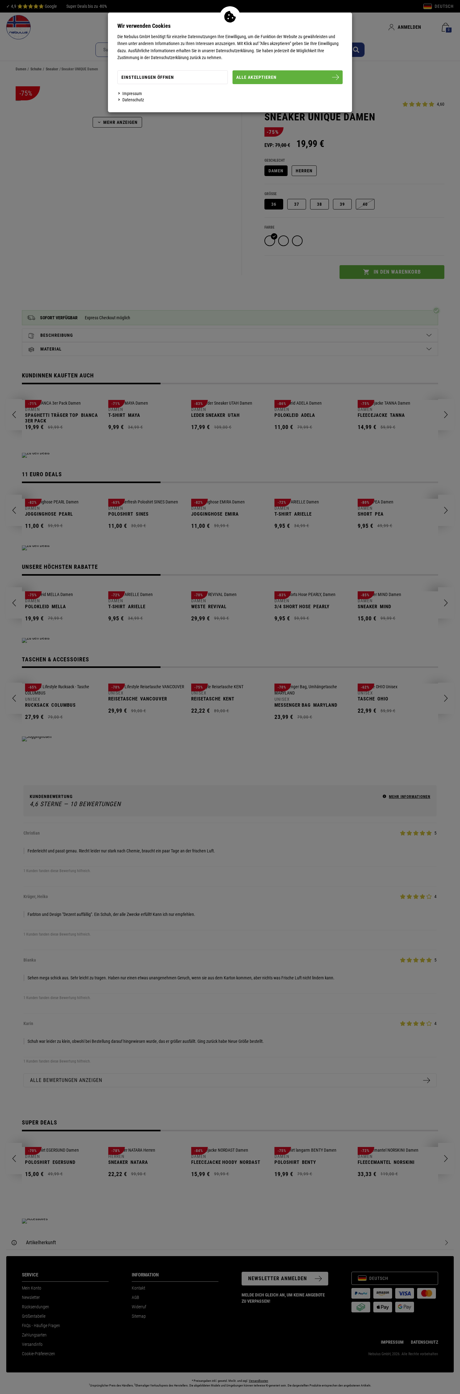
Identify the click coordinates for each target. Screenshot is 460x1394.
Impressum (132, 93)
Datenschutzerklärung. (235, 50)
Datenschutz (133, 99)
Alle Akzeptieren (256, 77)
